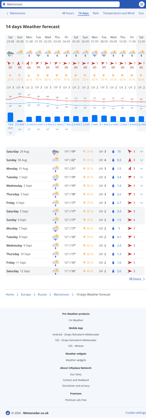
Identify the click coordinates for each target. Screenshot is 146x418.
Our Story (76, 374)
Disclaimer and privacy (76, 385)
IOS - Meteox (76, 346)
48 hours (68, 13)
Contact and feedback (76, 380)
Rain (96, 13)
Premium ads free (76, 400)
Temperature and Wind (118, 13)
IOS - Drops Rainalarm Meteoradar (76, 340)
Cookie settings (136, 413)
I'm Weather (76, 320)
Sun (141, 13)
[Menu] (142, 4)
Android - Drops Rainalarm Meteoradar (76, 334)
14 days (83, 13)
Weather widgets (76, 360)
